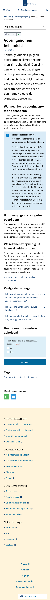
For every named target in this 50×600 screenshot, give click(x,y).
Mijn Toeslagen (12, 497)
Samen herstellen (14, 514)
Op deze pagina (13, 26)
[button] (12, 34)
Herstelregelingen (21, 16)
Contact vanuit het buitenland (19, 430)
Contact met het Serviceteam (19, 424)
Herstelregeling (31, 377)
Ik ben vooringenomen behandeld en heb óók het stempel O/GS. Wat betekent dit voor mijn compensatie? (24, 297)
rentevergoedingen (29, 237)
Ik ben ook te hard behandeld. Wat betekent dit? (21, 309)
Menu (9, 10)
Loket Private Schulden (16, 502)
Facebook (10, 527)
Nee (11, 352)
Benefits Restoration (15, 466)
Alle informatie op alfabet (17, 454)
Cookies (25, 569)
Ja (11, 348)
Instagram (10, 539)
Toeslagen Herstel (29, 10)
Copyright (25, 575)
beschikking (30, 265)
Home (8, 16)
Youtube (9, 545)
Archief (9, 478)
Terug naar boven (24, 587)
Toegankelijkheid (24, 581)
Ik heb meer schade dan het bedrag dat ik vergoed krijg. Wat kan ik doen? (24, 318)
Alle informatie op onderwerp (19, 460)
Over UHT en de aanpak (16, 436)
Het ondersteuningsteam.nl (18, 508)
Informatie (9, 50)
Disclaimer (10, 472)
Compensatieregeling (13, 377)
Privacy (24, 564)
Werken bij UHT (13, 441)
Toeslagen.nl (11, 491)
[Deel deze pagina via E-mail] (13, 396)
